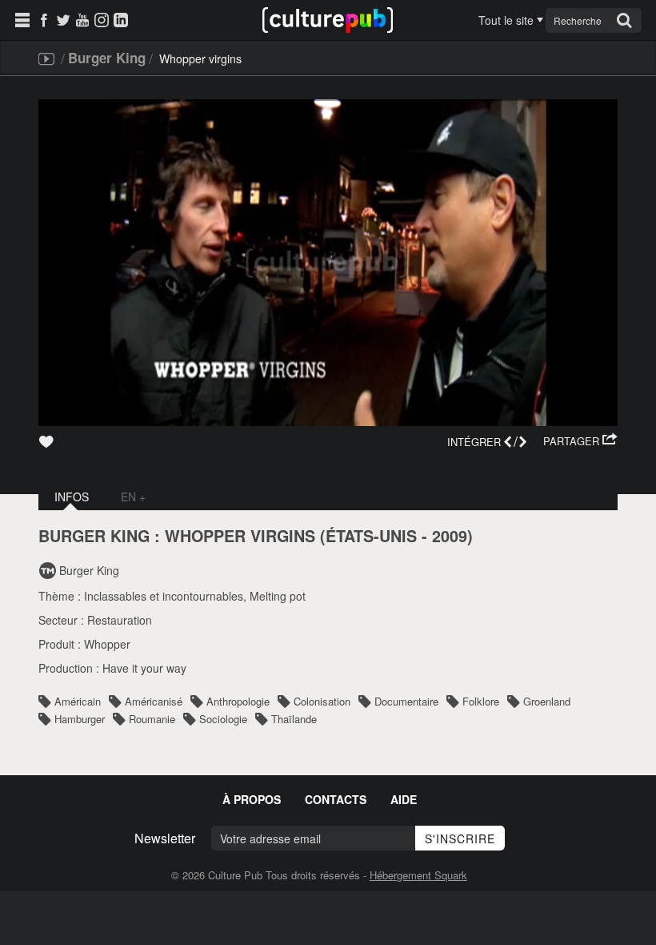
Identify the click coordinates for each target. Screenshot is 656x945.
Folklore (480, 701)
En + (133, 497)
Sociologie (223, 718)
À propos (251, 799)
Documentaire (406, 701)
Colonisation (322, 701)
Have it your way (144, 668)
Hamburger (79, 718)
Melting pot (278, 596)
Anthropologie (238, 701)
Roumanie (152, 718)
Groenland (546, 701)
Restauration (119, 620)
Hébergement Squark (418, 875)
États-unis (371, 536)
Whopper (107, 644)
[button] (580, 441)
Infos (71, 497)
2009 (449, 536)
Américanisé (153, 701)
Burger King (107, 57)
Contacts (335, 799)
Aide (403, 799)
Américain (77, 701)
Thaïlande (294, 718)
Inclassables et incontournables (163, 596)
